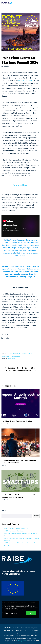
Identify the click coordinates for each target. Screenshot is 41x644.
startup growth (5, 356)
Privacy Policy (22, 641)
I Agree (31, 613)
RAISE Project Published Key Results (13, 531)
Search (3, 510)
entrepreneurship (13, 353)
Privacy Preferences (11, 613)
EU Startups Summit (25, 80)
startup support (15, 356)
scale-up (24, 353)
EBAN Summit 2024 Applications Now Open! (15, 528)
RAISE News (11, 358)
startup (30, 353)
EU (20, 353)
